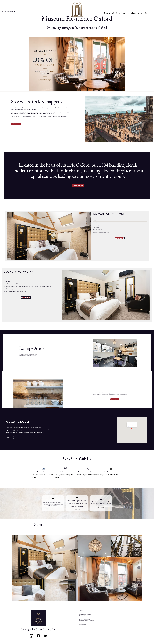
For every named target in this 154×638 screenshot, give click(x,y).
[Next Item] (123, 64)
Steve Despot (100, 507)
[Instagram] (31, 636)
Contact (80, 610)
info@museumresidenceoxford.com (85, 619)
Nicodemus (77, 509)
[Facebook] (38, 636)
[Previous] (8, 259)
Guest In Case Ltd (45, 629)
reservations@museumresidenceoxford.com (86, 620)
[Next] (10, 259)
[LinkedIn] (45, 636)
